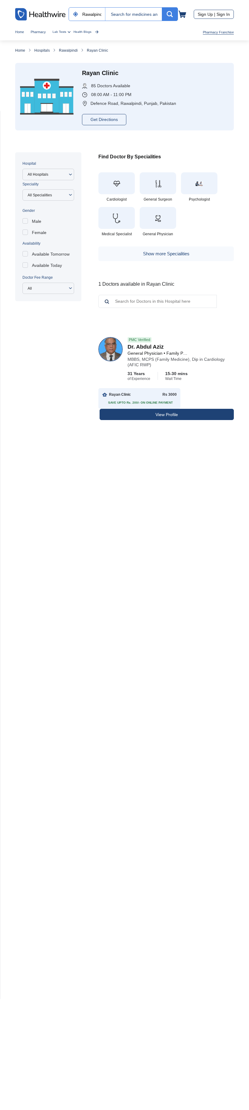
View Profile (166, 414)
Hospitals (42, 50)
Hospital (29, 163)
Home (19, 32)
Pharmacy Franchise (218, 32)
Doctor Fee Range (37, 277)
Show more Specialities (166, 253)
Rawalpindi (68, 50)
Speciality (30, 184)
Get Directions (104, 119)
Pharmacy (38, 32)
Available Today (47, 265)
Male (36, 221)
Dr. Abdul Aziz (146, 347)
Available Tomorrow (51, 254)
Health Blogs (82, 31)
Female (39, 232)
